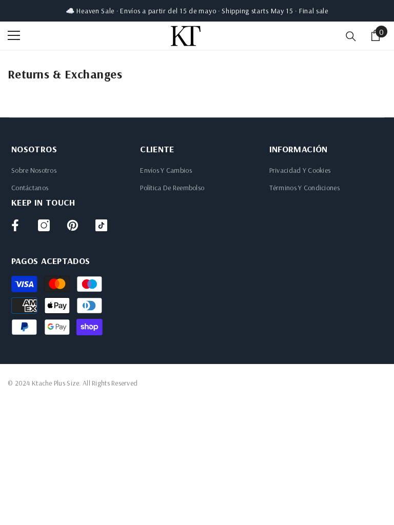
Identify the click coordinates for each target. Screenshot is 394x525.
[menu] (14, 35)
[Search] (351, 36)
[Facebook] (15, 225)
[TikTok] (101, 225)
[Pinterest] (72, 225)
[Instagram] (43, 225)
